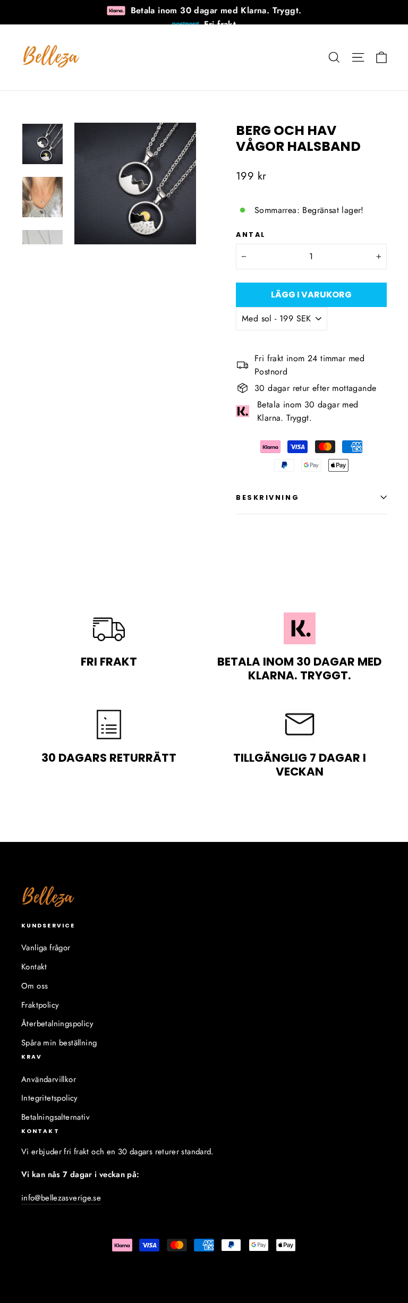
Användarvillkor (48, 1079)
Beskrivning (267, 497)
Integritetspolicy (49, 1098)
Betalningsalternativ (55, 1117)
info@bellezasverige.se (61, 1198)
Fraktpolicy (40, 1005)
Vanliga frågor (46, 947)
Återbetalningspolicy (57, 1023)
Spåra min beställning (59, 1043)
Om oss (34, 986)
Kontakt (34, 967)
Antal (251, 235)
